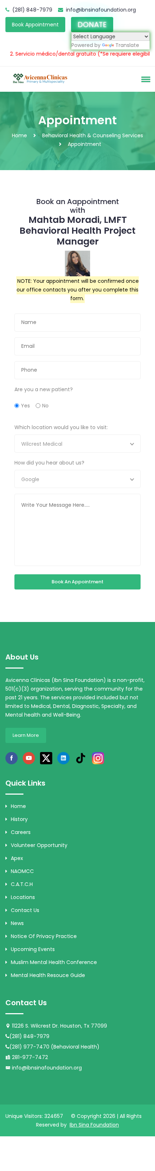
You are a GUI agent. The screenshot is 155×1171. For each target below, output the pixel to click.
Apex (17, 858)
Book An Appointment (77, 581)
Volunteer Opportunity (39, 845)
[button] (144, 79)
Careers (21, 832)
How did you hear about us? (49, 462)
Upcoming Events (33, 949)
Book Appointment (35, 24)
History (19, 819)
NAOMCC (22, 871)
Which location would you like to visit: (61, 427)
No (45, 405)
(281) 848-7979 (32, 9)
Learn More (26, 735)
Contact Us (25, 910)
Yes (25, 405)
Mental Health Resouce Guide (48, 975)
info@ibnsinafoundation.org (101, 9)
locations (23, 897)
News (17, 923)
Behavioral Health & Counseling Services (92, 135)
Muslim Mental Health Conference (54, 962)
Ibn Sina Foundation (94, 1124)
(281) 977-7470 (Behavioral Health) (54, 1046)
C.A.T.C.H (22, 884)
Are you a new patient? (43, 389)
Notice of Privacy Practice (44, 936)
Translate (127, 45)
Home (19, 135)
